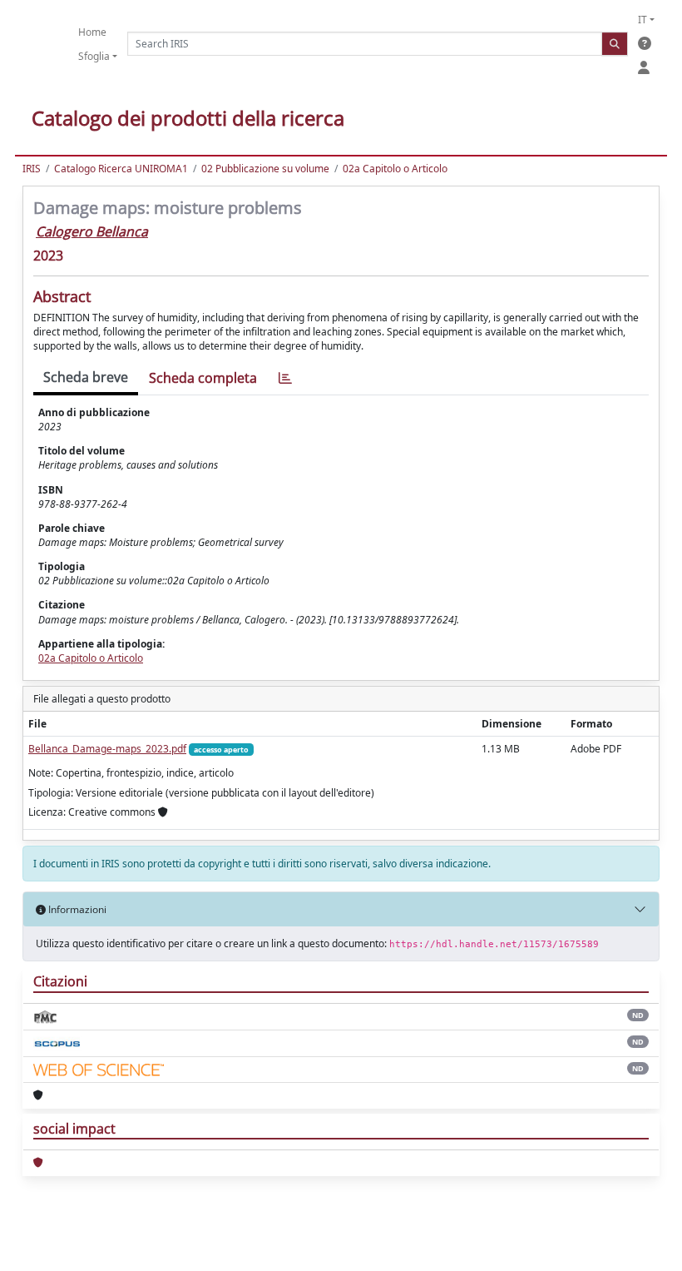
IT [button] (642, 19)
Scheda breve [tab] (85, 377)
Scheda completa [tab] (203, 378)
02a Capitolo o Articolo (395, 168)
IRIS (31, 168)
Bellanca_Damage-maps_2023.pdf (107, 749)
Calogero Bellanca (92, 231)
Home (92, 32)
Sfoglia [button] (94, 56)
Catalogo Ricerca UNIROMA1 (121, 168)
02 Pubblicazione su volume (265, 168)
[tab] (285, 378)
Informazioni (76, 909)
